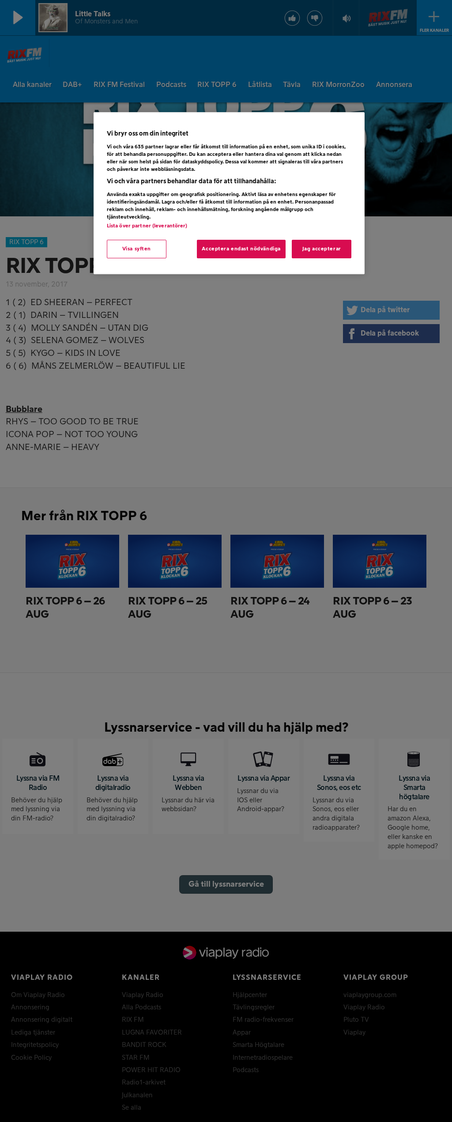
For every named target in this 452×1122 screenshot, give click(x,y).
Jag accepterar (321, 248)
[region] (229, 193)
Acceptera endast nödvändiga (241, 248)
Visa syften (136, 248)
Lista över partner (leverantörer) (147, 225)
